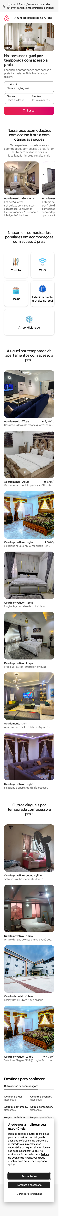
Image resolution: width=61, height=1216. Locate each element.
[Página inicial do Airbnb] (6, 17)
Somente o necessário (29, 1185)
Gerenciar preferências (29, 1193)
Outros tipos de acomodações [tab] (21, 1086)
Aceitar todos (29, 1176)
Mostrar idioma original (41, 7)
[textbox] (16, 100)
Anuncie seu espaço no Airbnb (33, 18)
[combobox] (29, 88)
